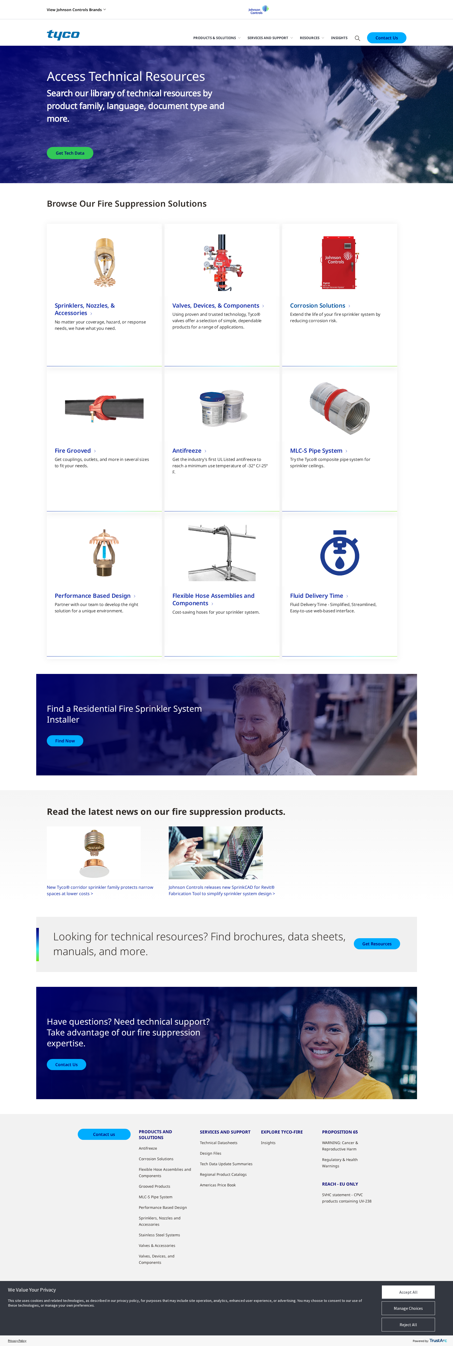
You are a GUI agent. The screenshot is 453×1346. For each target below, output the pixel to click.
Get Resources (377, 944)
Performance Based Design (163, 1207)
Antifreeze (148, 1148)
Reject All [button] (408, 1324)
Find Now (65, 741)
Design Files (210, 1153)
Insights (339, 37)
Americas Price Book (218, 1184)
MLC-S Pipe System (155, 1196)
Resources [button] (309, 37)
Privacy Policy (17, 1341)
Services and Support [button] (268, 37)
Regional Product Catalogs (223, 1174)
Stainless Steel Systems (159, 1234)
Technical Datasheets (218, 1142)
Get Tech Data (70, 153)
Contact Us (387, 38)
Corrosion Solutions (156, 1158)
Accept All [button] (408, 1292)
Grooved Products (154, 1186)
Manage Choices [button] (408, 1308)
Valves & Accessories (157, 1245)
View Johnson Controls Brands (74, 9)
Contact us (104, 1134)
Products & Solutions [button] (214, 37)
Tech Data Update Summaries (226, 1163)
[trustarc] (438, 1340)
